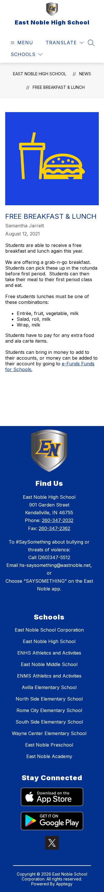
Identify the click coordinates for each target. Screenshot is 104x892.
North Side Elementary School (49, 699)
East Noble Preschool (49, 745)
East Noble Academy (49, 756)
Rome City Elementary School (49, 710)
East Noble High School (39, 73)
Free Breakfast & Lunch (59, 87)
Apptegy (64, 883)
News (85, 73)
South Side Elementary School (49, 722)
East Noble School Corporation (49, 630)
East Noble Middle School (49, 664)
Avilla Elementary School (49, 687)
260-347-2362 (54, 528)
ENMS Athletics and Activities (49, 676)
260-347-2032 (57, 520)
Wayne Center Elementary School (49, 733)
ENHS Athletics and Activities (49, 653)
